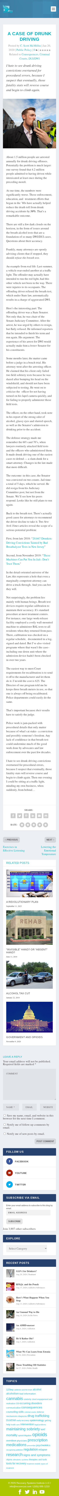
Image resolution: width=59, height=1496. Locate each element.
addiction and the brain (23, 1390)
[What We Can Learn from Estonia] (10, 1354)
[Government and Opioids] (29, 1017)
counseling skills (15, 1412)
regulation (31, 1449)
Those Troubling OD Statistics (31, 1365)
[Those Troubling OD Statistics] (10, 1367)
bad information (28, 1393)
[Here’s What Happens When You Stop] (10, 1300)
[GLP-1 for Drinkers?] (10, 1273)
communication (13, 1408)
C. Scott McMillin (30, 45)
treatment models (33, 1464)
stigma (9, 1460)
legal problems (40, 1425)
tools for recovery (16, 1463)
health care (15, 1425)
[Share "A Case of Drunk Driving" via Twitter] (19, 815)
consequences (30, 54)
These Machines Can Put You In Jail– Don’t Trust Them (28, 559)
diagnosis (22, 1416)
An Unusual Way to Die (27, 1312)
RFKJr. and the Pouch (27, 1284)
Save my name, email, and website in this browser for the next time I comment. (28, 1117)
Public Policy (24, 50)
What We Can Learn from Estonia (33, 1351)
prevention (31, 1445)
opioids (39, 1434)
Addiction (31, 1328)
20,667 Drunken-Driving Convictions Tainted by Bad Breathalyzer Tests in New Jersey (29, 542)
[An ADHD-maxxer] (10, 1327)
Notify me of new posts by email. (26, 1134)
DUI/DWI (34, 58)
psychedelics (43, 1445)
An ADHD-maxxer (25, 1325)
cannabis (14, 1398)
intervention (27, 1424)
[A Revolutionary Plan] (29, 883)
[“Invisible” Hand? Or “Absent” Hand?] (29, 927)
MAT (43, 1429)
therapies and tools (38, 1460)
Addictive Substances (36, 1287)
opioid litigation (25, 1435)
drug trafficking (38, 1416)
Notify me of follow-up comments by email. (26, 1126)
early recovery (23, 1421)
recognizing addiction (14, 1450)
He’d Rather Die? (25, 1338)
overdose (11, 1440)
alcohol (37, 1389)
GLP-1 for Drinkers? (26, 1271)
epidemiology (37, 1420)
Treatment (32, 1274)
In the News (33, 1315)
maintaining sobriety (23, 1429)
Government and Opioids (24, 1037)
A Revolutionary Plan (22, 902)
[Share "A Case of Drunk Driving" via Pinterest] (26, 815)
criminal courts (30, 1412)
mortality (11, 1435)
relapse (43, 1449)
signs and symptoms (36, 1455)
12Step (10, 1389)
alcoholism (12, 1393)
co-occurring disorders (29, 1403)
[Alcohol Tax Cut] (29, 975)
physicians (22, 1440)
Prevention (31, 1355)
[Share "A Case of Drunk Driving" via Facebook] (13, 815)
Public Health (32, 1368)
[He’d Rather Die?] (10, 1341)
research (14, 1454)
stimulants (17, 1460)
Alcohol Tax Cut (18, 993)
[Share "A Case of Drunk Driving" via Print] (46, 815)
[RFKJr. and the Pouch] (10, 1286)
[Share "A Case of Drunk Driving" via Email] (39, 815)
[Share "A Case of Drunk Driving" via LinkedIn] (33, 815)
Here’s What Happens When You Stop (32, 1299)
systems (24, 1460)
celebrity (27, 1399)
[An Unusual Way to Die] (10, 1314)
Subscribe (14, 1221)
